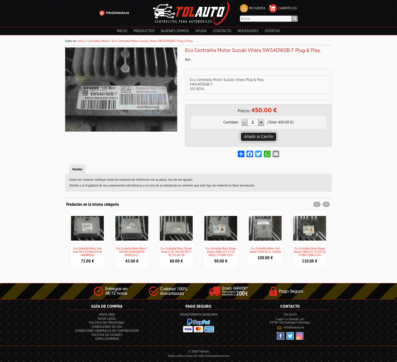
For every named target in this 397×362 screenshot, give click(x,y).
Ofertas (272, 31)
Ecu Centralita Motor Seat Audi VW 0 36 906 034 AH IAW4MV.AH (87, 251)
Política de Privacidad (106, 322)
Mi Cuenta (257, 8)
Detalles (77, 169)
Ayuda (201, 31)
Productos (144, 31)
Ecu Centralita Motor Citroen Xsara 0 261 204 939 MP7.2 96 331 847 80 (176, 251)
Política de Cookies (106, 335)
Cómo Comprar (107, 338)
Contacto (222, 31)
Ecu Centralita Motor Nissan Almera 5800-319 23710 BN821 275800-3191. (221, 251)
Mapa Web (107, 314)
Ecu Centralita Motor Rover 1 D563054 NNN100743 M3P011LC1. (132, 251)
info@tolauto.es (293, 327)
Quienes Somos (175, 31)
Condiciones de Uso (106, 326)
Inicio (122, 31)
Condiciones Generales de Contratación (107, 330)
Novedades (248, 31)
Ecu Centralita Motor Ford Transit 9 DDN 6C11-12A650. (265, 250)
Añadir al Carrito (258, 137)
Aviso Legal (107, 318)
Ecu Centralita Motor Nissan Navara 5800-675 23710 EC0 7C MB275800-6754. (310, 251)
